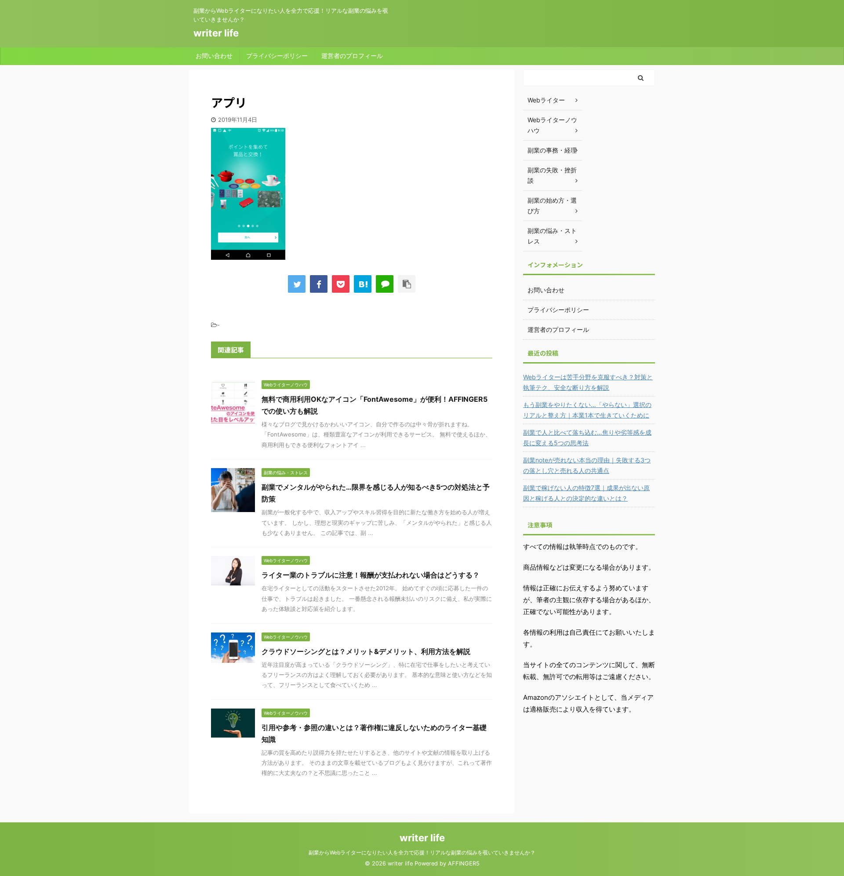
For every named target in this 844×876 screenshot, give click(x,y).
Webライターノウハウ (552, 125)
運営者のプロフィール (352, 55)
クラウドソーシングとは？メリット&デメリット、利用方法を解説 (366, 651)
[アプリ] (362, 284)
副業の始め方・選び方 (552, 205)
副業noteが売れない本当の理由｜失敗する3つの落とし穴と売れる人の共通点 (587, 465)
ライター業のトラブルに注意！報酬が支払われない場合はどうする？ (371, 575)
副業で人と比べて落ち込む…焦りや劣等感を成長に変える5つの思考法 (587, 438)
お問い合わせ (214, 55)
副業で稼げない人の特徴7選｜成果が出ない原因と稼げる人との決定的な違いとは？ (586, 493)
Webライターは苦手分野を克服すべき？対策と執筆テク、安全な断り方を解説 (588, 382)
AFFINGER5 (464, 863)
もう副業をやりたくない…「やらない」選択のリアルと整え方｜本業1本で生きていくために (587, 410)
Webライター (546, 100)
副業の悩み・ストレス (552, 236)
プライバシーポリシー (277, 55)
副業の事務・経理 (552, 150)
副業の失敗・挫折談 (552, 175)
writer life (216, 33)
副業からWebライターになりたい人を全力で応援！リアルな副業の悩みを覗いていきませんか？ (422, 852)
